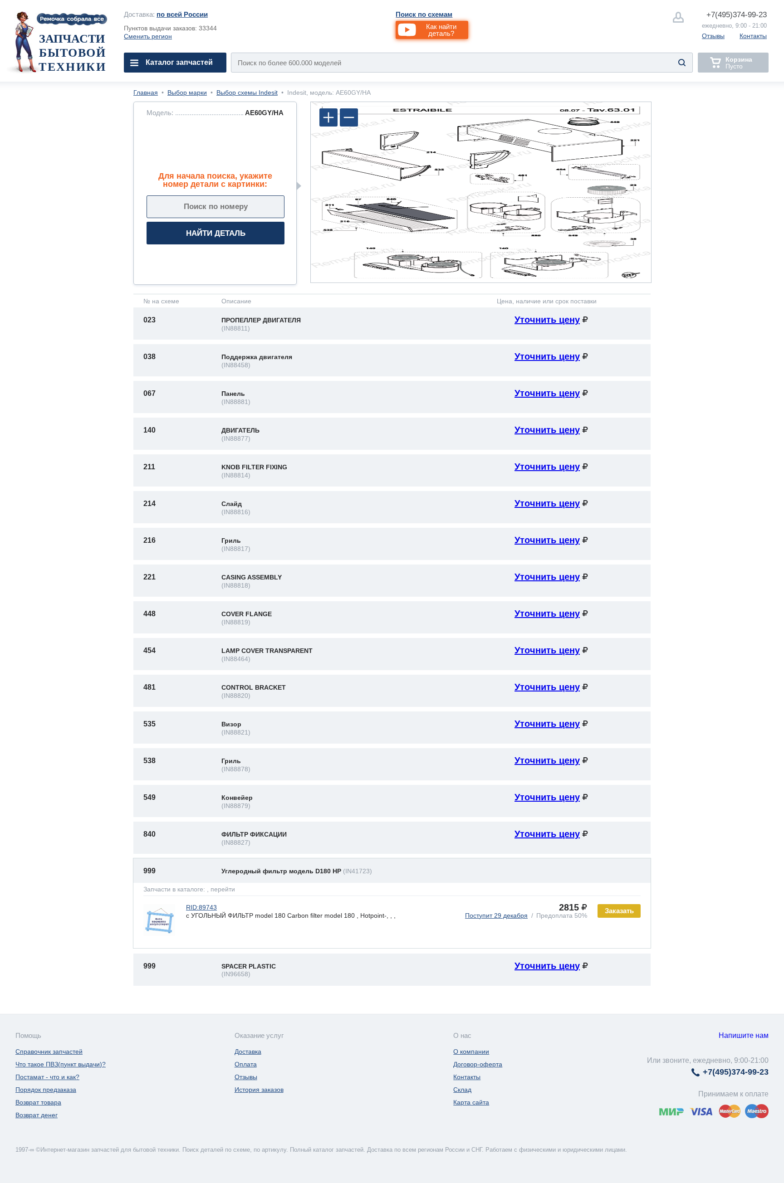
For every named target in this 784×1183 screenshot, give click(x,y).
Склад (462, 1089)
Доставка (248, 1051)
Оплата (246, 1064)
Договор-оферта (477, 1064)
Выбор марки (187, 92)
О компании (471, 1051)
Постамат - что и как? (47, 1077)
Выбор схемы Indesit (247, 92)
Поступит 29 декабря (496, 915)
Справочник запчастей (49, 1051)
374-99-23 (736, 15)
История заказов (259, 1089)
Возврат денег (36, 1115)
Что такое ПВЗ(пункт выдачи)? (60, 1064)
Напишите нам (744, 1035)
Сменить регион (148, 36)
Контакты (753, 36)
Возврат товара (38, 1102)
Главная (145, 92)
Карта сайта (471, 1102)
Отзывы (713, 36)
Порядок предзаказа (45, 1089)
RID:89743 (201, 907)
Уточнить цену (547, 320)
